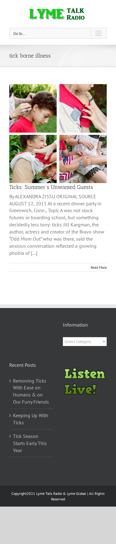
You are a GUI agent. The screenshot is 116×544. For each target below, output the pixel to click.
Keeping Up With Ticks (30, 419)
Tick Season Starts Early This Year (30, 443)
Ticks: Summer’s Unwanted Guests (51, 187)
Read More (99, 267)
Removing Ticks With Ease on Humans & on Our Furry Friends (31, 391)
